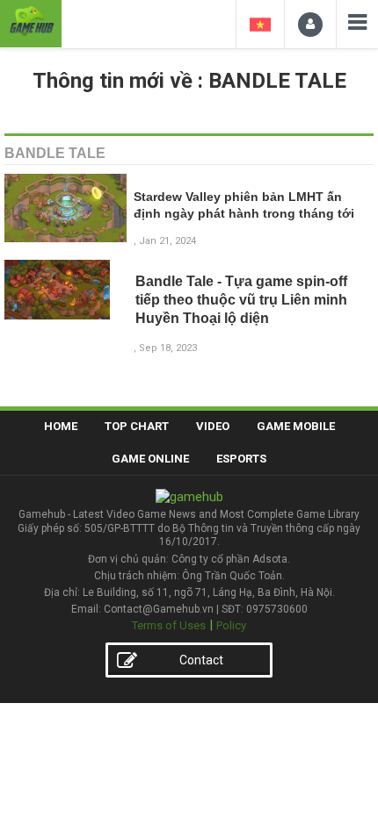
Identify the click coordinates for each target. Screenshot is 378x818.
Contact (201, 660)
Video (212, 426)
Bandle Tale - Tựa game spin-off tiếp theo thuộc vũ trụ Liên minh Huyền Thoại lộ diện (241, 300)
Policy (231, 625)
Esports (241, 458)
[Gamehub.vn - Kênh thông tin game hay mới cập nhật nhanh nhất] (31, 21)
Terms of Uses (169, 625)
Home (60, 426)
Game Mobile (296, 426)
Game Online (150, 458)
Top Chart (137, 426)
